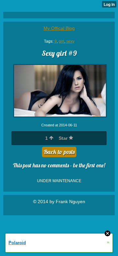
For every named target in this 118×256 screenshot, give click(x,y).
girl (61, 41)
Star (64, 138)
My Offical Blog (59, 28)
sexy (70, 41)
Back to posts (59, 152)
